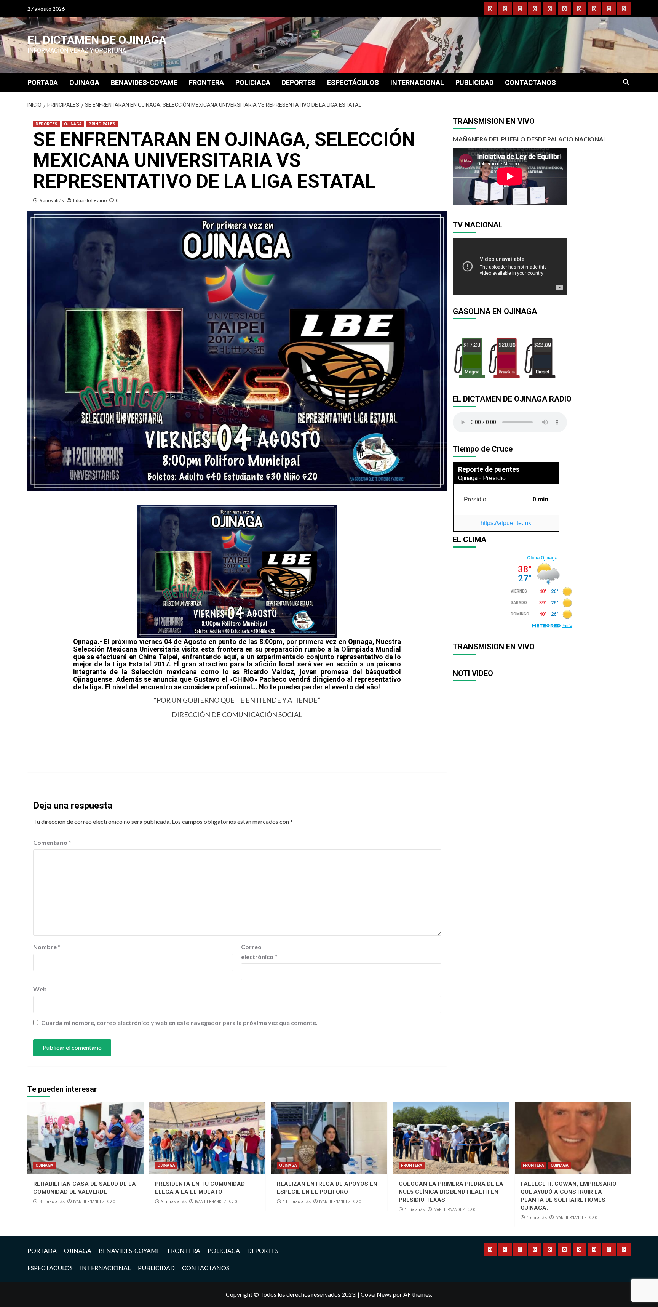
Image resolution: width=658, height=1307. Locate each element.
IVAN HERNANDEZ (89, 1201)
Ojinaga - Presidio (482, 478)
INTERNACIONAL (417, 82)
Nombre (47, 946)
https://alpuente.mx (506, 523)
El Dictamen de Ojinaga (96, 39)
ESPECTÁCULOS (353, 82)
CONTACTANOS (530, 82)
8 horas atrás (52, 1201)
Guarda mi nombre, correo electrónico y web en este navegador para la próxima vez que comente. (179, 1022)
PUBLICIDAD (474, 82)
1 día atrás (415, 1209)
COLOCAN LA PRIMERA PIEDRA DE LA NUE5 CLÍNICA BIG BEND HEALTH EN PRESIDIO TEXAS (451, 1191)
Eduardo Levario (90, 200)
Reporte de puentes (488, 469)
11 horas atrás (297, 1201)
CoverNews (376, 1294)
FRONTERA (206, 82)
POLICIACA (252, 82)
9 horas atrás (174, 1201)
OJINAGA (84, 82)
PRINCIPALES (101, 124)
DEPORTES (299, 82)
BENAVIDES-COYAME (144, 82)
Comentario (52, 842)
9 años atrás (52, 200)
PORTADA (42, 82)
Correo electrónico (259, 951)
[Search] (626, 82)
